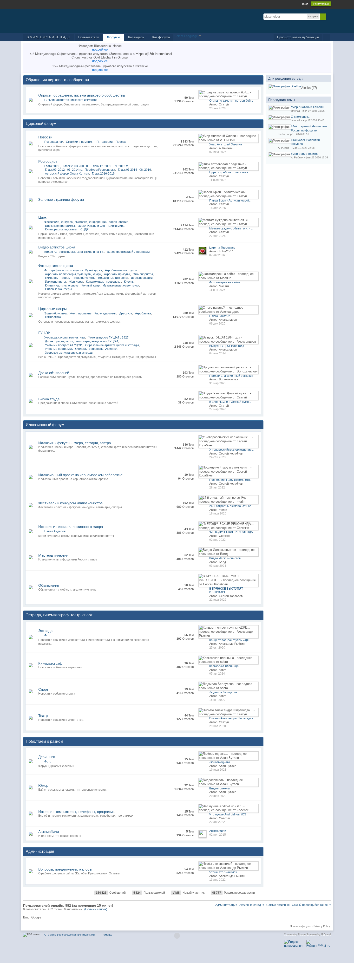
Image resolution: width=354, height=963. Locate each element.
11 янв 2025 (217, 290)
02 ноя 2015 (217, 834)
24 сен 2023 (217, 457)
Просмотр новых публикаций (298, 37)
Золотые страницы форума (61, 199)
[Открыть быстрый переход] (326, 37)
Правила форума (300, 926)
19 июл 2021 (217, 769)
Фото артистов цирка (55, 266)
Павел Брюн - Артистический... (230, 200)
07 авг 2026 (217, 255)
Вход (305, 3)
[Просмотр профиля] (284, 86)
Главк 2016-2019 (103, 173)
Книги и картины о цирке (62, 285)
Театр (43, 716)
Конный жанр (90, 285)
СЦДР (84, 229)
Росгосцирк (47, 161)
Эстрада (45, 631)
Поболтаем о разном (44, 741)
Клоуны (129, 281)
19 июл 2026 (217, 513)
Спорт (43, 689)
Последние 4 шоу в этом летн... (230, 480)
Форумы (113, 37)
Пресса (121, 141)
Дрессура (125, 313)
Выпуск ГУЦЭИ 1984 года (226, 346)
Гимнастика (53, 317)
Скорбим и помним (79, 141)
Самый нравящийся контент (311, 905)
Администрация (40, 851)
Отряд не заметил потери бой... (231, 100)
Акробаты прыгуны (117, 274)
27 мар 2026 (217, 409)
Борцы (66, 278)
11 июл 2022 (217, 180)
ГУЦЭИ (44, 333)
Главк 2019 (52, 166)
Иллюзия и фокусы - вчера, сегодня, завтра (74, 443)
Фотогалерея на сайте (224, 282)
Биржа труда (48, 399)
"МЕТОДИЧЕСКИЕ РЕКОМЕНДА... (232, 532)
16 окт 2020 (217, 700)
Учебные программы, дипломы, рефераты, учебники (81, 349)
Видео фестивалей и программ (128, 252)
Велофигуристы (84, 278)
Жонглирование (81, 313)
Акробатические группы (121, 270)
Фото (47, 635)
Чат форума (161, 37)
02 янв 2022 (217, 539)
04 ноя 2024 (217, 353)
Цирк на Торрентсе (222, 247)
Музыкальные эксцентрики (121, 285)
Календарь (136, 37)
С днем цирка (300, 116)
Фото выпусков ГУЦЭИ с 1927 (108, 337)
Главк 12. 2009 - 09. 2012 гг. (110, 166)
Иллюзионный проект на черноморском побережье (80, 475)
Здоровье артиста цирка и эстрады (69, 352)
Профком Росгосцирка (100, 169)
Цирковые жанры (52, 309)
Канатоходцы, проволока (103, 281)
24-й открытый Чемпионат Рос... (231, 506)
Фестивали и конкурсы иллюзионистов (70, 503)
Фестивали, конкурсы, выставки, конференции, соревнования (86, 222)
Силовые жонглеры (58, 289)
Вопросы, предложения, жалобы (65, 869)
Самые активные (278, 905)
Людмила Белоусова (223, 692)
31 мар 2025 (217, 383)
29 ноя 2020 (217, 726)
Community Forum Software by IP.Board (307, 934)
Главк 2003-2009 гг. (76, 166)
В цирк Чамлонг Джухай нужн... (230, 401)
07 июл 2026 (217, 152)
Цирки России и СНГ (91, 226)
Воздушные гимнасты (113, 278)
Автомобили (48, 832)
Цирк (42, 217)
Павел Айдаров (55, 531)
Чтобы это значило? (223, 872)
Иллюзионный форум (45, 425)
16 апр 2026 (217, 208)
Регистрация (321, 3)
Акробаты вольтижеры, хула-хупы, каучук (73, 274)
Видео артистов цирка (56, 247)
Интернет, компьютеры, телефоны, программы (76, 812)
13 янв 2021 (217, 879)
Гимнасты (52, 278)
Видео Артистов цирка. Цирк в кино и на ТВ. (74, 252)
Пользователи (88, 37)
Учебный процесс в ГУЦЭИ (63, 345)
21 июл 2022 (217, 599)
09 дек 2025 (217, 323)
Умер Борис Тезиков (304, 154)
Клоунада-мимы (105, 313)
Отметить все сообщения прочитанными (69, 934)
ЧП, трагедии (104, 141)
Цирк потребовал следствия (228, 172)
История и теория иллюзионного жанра (70, 527)
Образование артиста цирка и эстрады (112, 345)
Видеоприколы (219, 788)
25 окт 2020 (217, 647)
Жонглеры (76, 281)
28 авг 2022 (217, 487)
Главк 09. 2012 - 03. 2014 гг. (63, 169)
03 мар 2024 (217, 565)
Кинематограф (50, 663)
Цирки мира (116, 226)
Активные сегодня (251, 905)
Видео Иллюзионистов (225, 558)
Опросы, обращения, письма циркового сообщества (81, 95)
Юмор (43, 785)
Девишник (46, 757)
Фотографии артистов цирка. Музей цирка (73, 270)
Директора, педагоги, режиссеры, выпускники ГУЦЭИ (81, 341)
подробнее (100, 49)
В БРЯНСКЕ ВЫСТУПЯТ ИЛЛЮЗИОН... (226, 590)
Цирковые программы (60, 226)
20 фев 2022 (217, 796)
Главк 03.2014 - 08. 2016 (134, 169)
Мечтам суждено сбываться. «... (231, 228)
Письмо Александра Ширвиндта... (232, 718)
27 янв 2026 (217, 236)
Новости (45, 137)
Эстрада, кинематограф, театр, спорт (59, 615)
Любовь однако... (220, 762)
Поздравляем (53, 141)
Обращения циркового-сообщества (57, 80)
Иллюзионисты (55, 281)
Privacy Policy (322, 926)
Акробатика (143, 313)
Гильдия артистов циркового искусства (70, 100)
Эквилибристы (143, 274)
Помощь (107, 934)
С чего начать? (219, 316)
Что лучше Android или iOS (227, 814)
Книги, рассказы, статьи (61, 229)
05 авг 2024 (217, 673)
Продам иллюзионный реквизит (231, 375)
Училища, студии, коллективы (64, 337)
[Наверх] (177, 936)
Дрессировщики (142, 278)
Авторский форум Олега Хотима (67, 173)
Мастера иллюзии (53, 555)
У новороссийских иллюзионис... (231, 449)
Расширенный (329, 16)
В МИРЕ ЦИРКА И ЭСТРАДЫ (48, 37)
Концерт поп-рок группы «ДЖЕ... (231, 640)
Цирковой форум (41, 124)
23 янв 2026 (217, 108)
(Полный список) (95, 909)
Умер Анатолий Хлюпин (225, 144)
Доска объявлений (53, 373)
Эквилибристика (55, 313)
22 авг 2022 (217, 822)
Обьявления (48, 585)
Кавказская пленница (224, 666)
